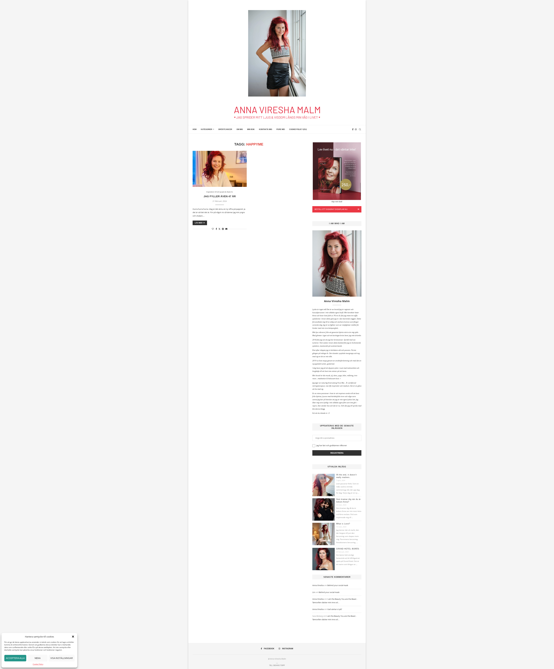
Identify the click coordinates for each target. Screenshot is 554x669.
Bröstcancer (225, 129)
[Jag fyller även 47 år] (220, 169)
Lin (313, 592)
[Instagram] (356, 129)
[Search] (360, 129)
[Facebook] (352, 129)
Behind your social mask (337, 585)
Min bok (251, 129)
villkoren (343, 445)
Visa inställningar (61, 658)
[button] (73, 636)
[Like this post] (213, 228)
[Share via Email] (226, 228)
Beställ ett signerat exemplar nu (331, 209)
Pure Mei (280, 129)
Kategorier (206, 129)
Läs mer (199, 223)
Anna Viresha (318, 585)
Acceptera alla (15, 658)
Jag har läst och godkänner (331, 445)
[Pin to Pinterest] (223, 228)
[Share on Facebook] (216, 228)
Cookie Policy (38, 664)
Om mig (239, 129)
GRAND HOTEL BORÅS (347, 549)
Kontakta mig (265, 129)
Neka (38, 658)
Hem (194, 129)
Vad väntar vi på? (334, 609)
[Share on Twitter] (219, 228)
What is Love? (343, 524)
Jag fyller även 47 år (220, 196)
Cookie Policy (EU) (298, 129)
